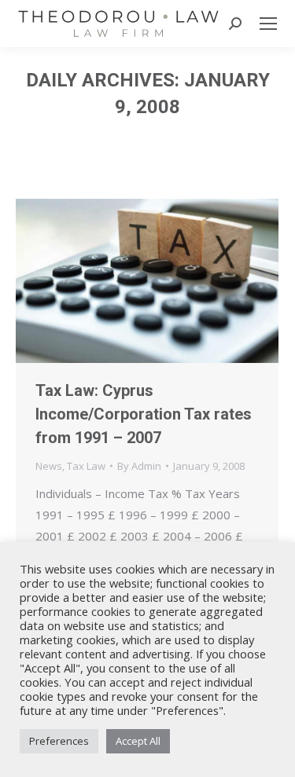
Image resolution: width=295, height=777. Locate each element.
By (139, 466)
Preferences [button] (59, 741)
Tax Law (86, 466)
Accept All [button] (138, 741)
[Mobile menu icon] (268, 24)
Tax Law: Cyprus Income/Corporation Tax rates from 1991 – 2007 (143, 414)
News (48, 466)
